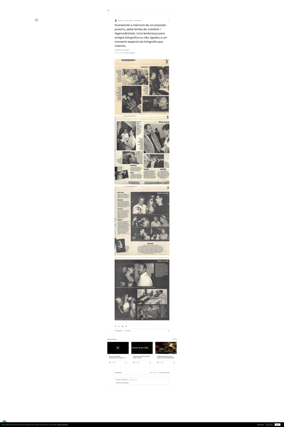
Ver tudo (175, 339)
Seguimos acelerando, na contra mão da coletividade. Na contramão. (165, 357)
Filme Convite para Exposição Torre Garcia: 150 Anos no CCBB (117, 357)
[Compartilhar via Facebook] (115, 326)
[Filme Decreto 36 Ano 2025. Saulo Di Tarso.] (142, 348)
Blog (108, 10)
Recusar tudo (269, 424)
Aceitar (277, 424)
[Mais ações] (168, 20)
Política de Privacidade (62, 424)
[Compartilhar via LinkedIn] (122, 326)
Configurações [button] (260, 424)
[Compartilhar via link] (126, 326)
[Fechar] (282, 424)
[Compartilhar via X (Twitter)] (119, 326)
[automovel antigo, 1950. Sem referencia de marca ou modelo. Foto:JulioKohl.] (166, 348)
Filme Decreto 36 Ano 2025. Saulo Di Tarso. (141, 357)
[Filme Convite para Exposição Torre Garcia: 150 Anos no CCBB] (118, 348)
